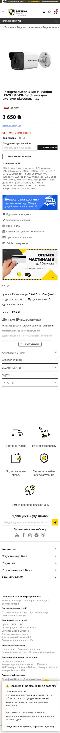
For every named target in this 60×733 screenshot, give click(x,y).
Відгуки (7, 375)
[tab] (30, 286)
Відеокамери (50, 27)
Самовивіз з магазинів (18, 219)
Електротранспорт (12, 600)
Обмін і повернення (17, 243)
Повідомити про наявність (16, 143)
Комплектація (12, 360)
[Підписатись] (55, 522)
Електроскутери (10, 603)
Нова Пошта (13, 225)
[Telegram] (36, 535)
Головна (9, 27)
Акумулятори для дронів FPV (17, 640)
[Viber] (43, 535)
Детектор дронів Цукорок (15, 630)
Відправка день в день (18, 214)
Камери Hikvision (47, 667)
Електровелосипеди (36, 600)
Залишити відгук (11, 125)
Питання (8, 382)
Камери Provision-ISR (13, 670)
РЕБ (22, 624)
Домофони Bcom (11, 679)
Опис (5, 286)
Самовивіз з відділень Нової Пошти (25, 231)
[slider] (30, 1)
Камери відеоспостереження (17, 664)
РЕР (14, 624)
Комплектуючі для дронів (15, 633)
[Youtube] (17, 535)
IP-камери (41, 664)
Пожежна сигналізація (14, 615)
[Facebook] (24, 535)
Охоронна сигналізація (14, 612)
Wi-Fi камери (9, 667)
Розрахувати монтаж (19, 156)
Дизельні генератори (29, 648)
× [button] (57, 683)
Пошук (49, 12)
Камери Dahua (27, 667)
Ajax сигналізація (39, 612)
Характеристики (13, 352)
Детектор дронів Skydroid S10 (18, 627)
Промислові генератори (42, 652)
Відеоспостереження (28, 27)
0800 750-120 (44, 12)
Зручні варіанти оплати (19, 237)
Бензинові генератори (14, 652)
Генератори (8, 648)
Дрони (5, 624)
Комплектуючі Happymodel (16, 637)
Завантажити (11, 367)
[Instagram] (30, 535)
